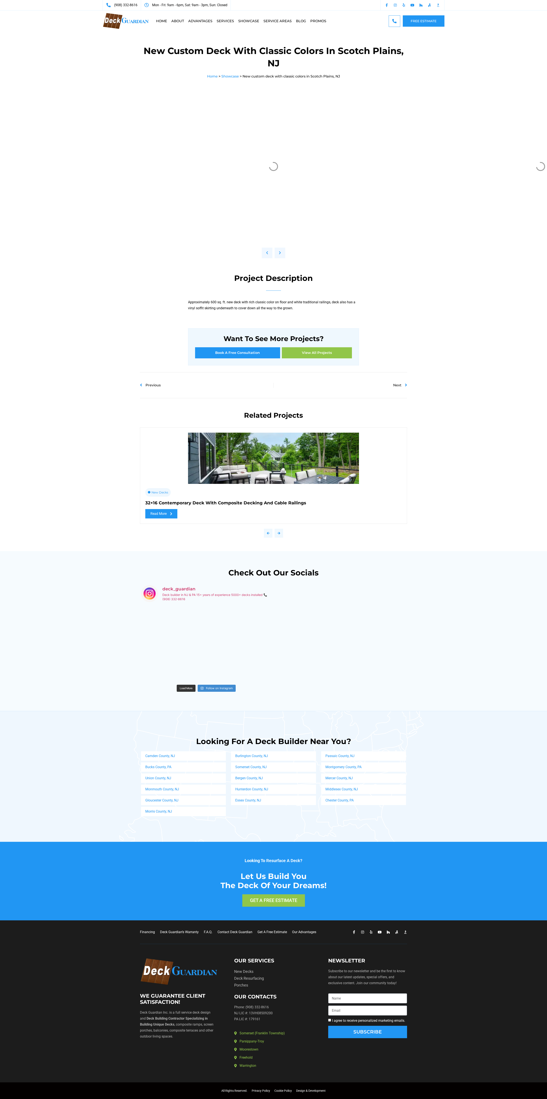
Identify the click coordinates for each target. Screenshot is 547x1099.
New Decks (159, 492)
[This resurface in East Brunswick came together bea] (173, 625)
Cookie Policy (283, 1090)
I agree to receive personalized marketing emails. (368, 1021)
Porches (241, 985)
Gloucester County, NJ (161, 800)
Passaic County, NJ (339, 756)
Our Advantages (304, 932)
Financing (147, 932)
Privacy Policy (261, 1090)
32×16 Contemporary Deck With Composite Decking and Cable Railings (225, 502)
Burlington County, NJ (251, 756)
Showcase (248, 21)
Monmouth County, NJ (162, 789)
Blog (301, 21)
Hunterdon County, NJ (251, 789)
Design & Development (311, 1090)
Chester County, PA (339, 800)
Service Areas (277, 21)
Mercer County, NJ (339, 778)
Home (161, 21)
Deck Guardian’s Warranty (179, 932)
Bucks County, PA (158, 767)
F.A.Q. (208, 932)
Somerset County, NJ (251, 767)
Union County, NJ (158, 778)
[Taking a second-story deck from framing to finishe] (239, 663)
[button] (267, 253)
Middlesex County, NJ (341, 789)
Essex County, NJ (248, 800)
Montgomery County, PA (343, 767)
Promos (318, 21)
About (177, 21)
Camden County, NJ (160, 756)
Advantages (200, 21)
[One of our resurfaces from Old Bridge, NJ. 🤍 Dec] (173, 663)
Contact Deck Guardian (235, 932)
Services (225, 21)
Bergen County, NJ (249, 778)
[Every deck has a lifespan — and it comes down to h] (239, 625)
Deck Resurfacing (249, 978)
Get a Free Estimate (272, 932)
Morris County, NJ (158, 811)
